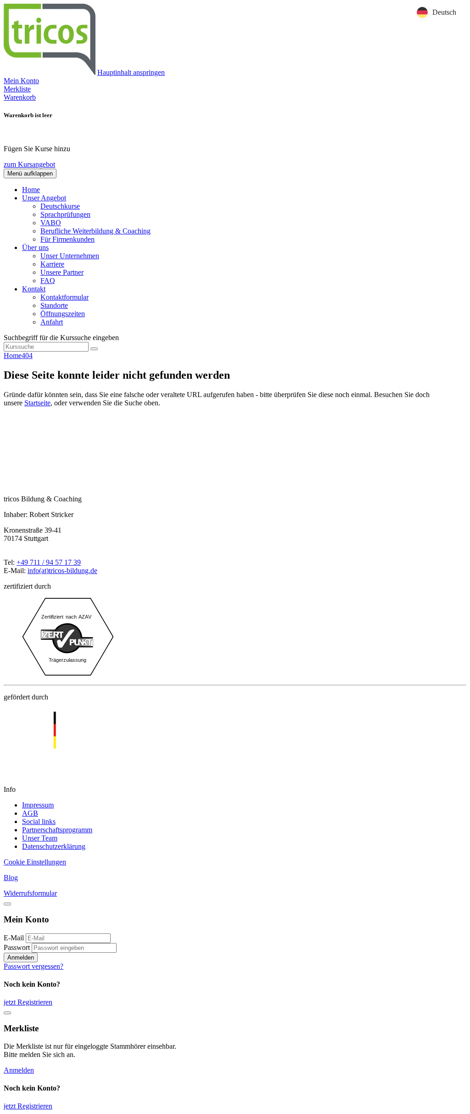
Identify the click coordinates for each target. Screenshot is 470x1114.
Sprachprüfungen (65, 214)
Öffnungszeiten (62, 314)
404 (27, 355)
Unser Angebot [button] (44, 198)
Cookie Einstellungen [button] (35, 862)
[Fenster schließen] (7, 1013)
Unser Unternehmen (69, 256)
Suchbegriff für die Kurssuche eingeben (61, 337)
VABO (50, 223)
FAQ (47, 280)
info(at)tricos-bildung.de (62, 570)
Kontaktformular (64, 297)
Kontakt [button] (33, 289)
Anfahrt (51, 322)
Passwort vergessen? (33, 966)
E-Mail (14, 938)
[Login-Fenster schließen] (7, 904)
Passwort (17, 947)
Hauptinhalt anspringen (131, 72)
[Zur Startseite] (49, 72)
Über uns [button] (35, 247)
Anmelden (20, 957)
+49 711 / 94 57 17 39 (49, 562)
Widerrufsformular (30, 893)
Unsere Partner (62, 272)
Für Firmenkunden (67, 239)
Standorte (54, 305)
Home (31, 189)
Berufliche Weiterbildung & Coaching (95, 231)
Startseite (37, 403)
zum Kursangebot (29, 164)
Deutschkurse (60, 206)
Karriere (52, 264)
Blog (11, 877)
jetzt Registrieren (28, 1002)
